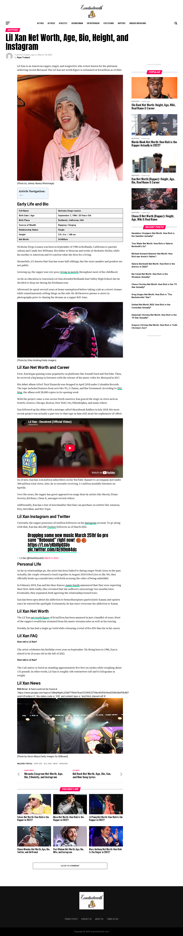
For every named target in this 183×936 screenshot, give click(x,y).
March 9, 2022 (51, 558)
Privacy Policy (71, 918)
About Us (99, 918)
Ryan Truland (23, 57)
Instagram (91, 522)
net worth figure (40, 617)
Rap (56, 764)
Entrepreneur (93, 23)
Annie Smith (72, 585)
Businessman (77, 23)
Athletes (63, 23)
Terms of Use (112, 918)
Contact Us (86, 918)
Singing (64, 764)
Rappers (121, 23)
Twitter (51, 526)
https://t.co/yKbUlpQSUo (49, 545)
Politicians (109, 23)
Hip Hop (38, 764)
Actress (51, 23)
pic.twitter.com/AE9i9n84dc (52, 549)
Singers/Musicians (137, 23)
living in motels (69, 272)
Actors (40, 23)
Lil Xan (48, 764)
